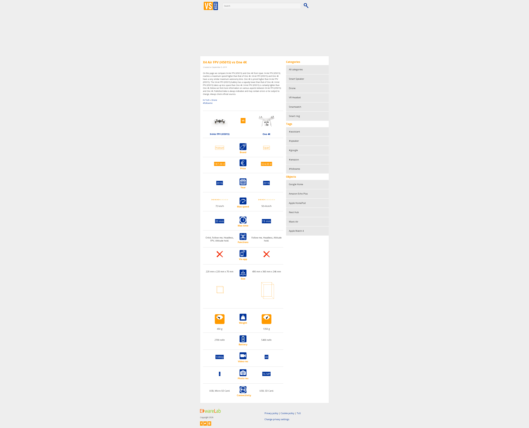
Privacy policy (271, 413)
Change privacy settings (276, 419)
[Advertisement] (264, 35)
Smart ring (294, 116)
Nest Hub (294, 212)
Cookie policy (287, 413)
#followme (208, 103)
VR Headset (295, 97)
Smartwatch (295, 106)
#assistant (294, 131)
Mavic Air (293, 221)
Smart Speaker (296, 78)
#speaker (294, 140)
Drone (214, 100)
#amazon (294, 159)
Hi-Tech (206, 100)
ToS (299, 413)
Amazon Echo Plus (298, 193)
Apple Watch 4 (296, 230)
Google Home (296, 184)
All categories (296, 69)
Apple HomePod (297, 203)
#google (293, 150)
